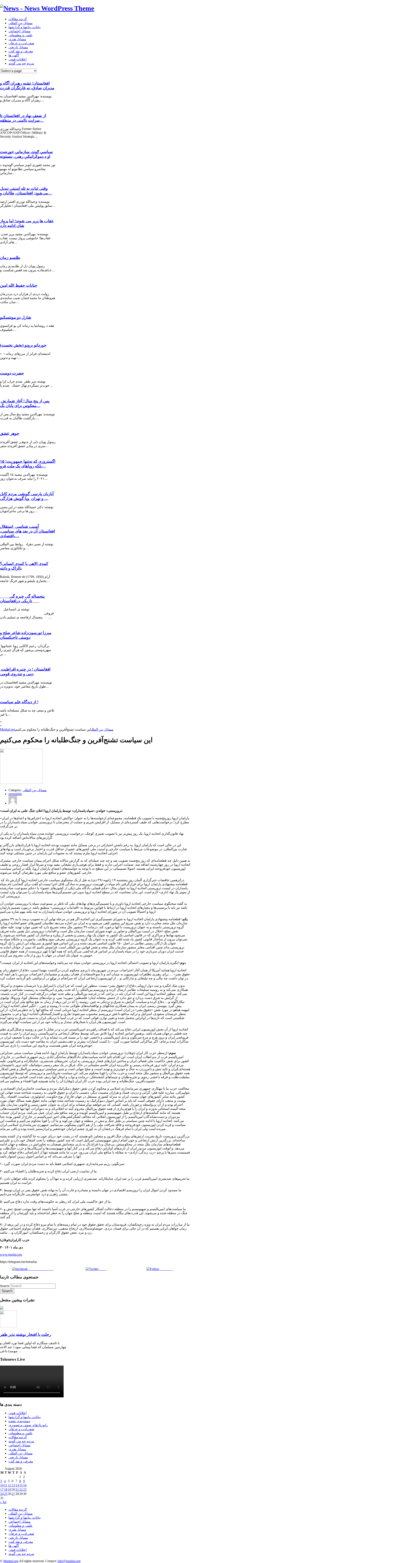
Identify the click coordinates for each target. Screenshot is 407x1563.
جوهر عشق (9, 433)
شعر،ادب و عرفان (21, 43)
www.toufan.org (11, 1254)
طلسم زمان (10, 257)
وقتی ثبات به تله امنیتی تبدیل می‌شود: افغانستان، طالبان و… (26, 190)
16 (24, 1485)
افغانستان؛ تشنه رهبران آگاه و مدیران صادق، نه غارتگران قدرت (27, 85)
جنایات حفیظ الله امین (18, 285)
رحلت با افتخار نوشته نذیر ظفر (25, 1334)
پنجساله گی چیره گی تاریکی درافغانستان (22, 598)
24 (2, 1494)
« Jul (3, 1502)
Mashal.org (7, 729)
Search (4, 1286)
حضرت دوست (12, 373)
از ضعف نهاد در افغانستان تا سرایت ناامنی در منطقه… (23, 118)
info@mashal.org (69, 1561)
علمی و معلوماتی (20, 35)
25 (5, 1494)
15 (21, 1485)
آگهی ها (13, 55)
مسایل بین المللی (20, 23)
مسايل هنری (17, 39)
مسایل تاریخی (18, 47)
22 (21, 1489)
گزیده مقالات (17, 19)
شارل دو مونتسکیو (15, 317)
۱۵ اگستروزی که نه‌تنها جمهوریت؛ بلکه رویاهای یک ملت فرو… (27, 463)
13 (13, 1485)
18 (5, 1489)
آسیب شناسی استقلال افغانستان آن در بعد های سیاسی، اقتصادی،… (27, 531)
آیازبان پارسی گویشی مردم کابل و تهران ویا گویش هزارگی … (27, 496)
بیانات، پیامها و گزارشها (24, 27)
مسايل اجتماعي (19, 31)
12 (9, 1485)
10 (2, 1485)
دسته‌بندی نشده (19, 1421)
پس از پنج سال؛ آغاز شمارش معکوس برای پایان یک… (24, 403)
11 (5, 1485)
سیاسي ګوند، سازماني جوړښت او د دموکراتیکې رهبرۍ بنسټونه (26, 154)
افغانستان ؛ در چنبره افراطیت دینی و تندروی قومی (25, 671)
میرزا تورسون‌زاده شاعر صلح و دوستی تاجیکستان (25, 635)
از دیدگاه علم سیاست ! (19, 702)
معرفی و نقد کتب (20, 51)
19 (9, 1489)
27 (13, 1494)
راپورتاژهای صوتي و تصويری (28, 1425)
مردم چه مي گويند (21, 63)
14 (17, 1485)
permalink (15, 794)
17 (2, 1489)
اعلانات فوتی (17, 59)
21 (17, 1489)
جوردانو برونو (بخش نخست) (23, 345)
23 (24, 1489)
